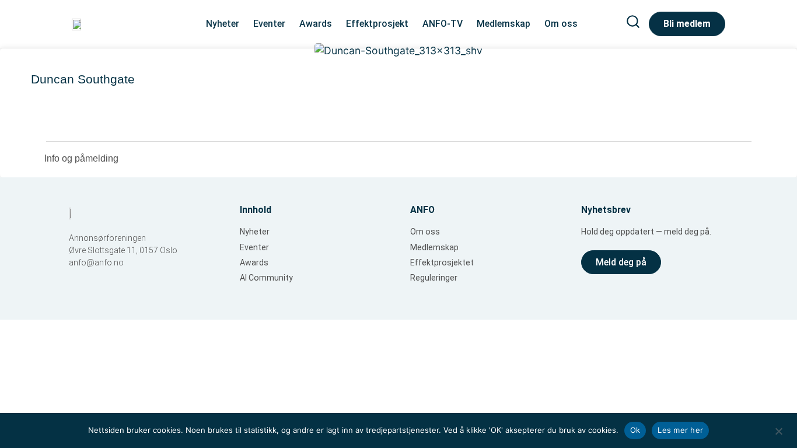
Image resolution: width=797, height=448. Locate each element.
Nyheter (222, 23)
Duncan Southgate (83, 79)
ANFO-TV (442, 23)
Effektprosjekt (377, 23)
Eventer (269, 23)
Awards (315, 23)
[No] (778, 430)
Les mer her (680, 430)
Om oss (561, 23)
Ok (635, 430)
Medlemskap (503, 23)
